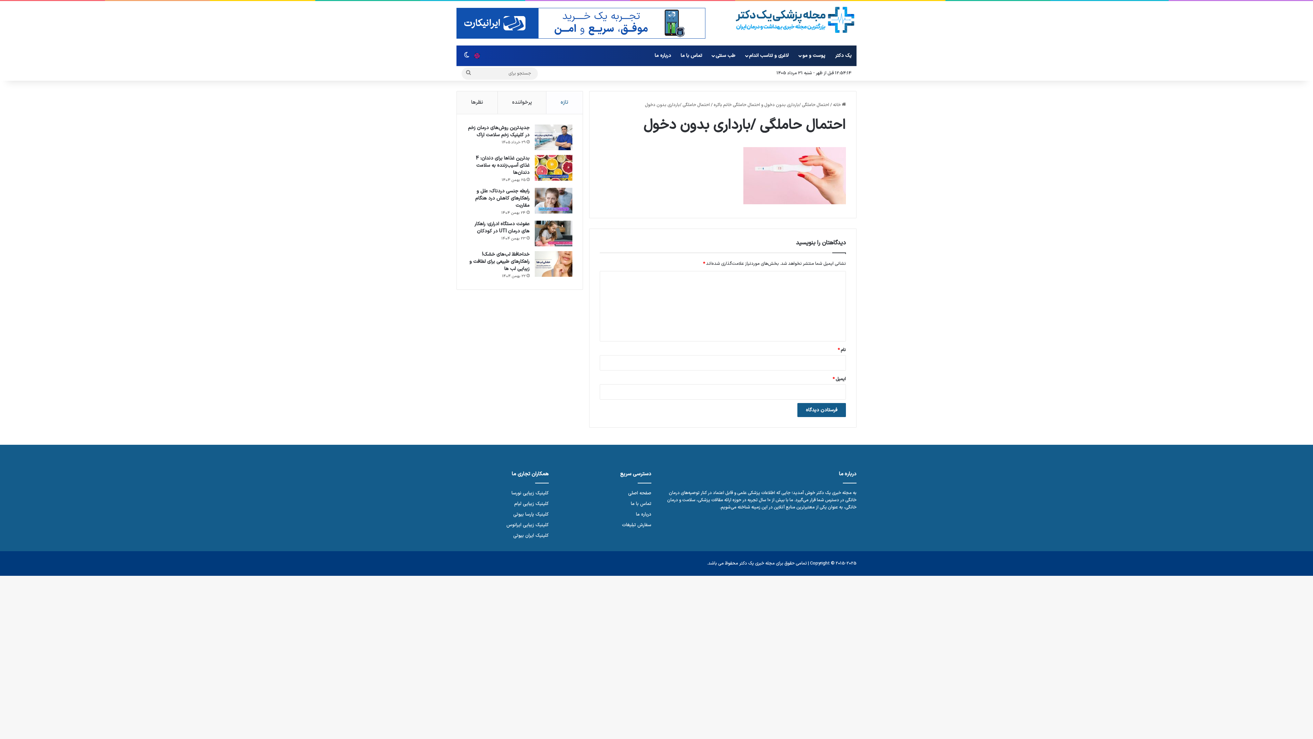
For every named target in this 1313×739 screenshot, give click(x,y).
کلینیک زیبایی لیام (531, 503)
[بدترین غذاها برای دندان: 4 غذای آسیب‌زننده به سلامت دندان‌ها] (553, 168)
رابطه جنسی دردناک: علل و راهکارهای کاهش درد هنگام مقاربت (502, 198)
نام (842, 350)
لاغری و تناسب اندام (769, 55)
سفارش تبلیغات (636, 525)
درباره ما (663, 55)
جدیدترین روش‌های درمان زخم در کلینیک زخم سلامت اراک (499, 131)
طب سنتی (725, 55)
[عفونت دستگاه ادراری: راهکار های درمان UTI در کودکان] (553, 233)
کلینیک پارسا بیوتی (531, 514)
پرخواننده (522, 102)
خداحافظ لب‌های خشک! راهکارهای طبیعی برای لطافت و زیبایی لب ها (499, 261)
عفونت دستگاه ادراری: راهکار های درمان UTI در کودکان (502, 227)
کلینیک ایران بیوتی (531, 535)
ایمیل (839, 379)
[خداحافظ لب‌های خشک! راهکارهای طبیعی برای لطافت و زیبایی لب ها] (553, 264)
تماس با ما (691, 55)
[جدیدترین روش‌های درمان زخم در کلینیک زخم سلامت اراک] (553, 137)
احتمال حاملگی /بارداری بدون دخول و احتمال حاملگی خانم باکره (771, 105)
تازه (564, 102)
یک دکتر (843, 55)
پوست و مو (814, 55)
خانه (837, 105)
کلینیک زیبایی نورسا (530, 493)
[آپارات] (477, 56)
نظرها (477, 102)
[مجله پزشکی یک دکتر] (795, 20)
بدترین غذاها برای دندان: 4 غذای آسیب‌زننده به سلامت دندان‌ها (503, 165)
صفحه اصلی (639, 493)
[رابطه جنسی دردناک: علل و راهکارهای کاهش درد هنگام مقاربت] (553, 200)
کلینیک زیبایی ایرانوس (527, 525)
